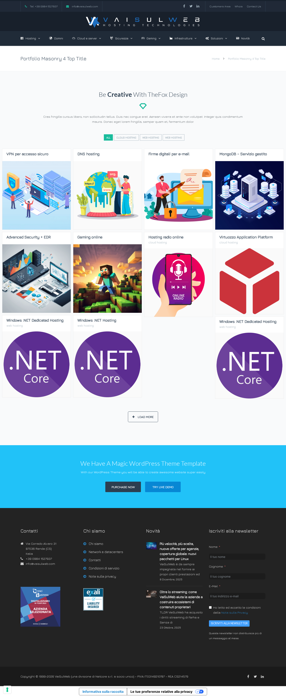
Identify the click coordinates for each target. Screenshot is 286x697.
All (108, 137)
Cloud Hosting (126, 137)
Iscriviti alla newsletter (229, 623)
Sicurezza (121, 38)
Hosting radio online (178, 316)
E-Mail (213, 586)
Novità (245, 38)
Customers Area (220, 6)
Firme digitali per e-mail (178, 229)
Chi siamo (96, 544)
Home (216, 58)
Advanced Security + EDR (36, 312)
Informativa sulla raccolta (103, 691)
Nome (213, 546)
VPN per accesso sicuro (36, 229)
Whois (239, 6)
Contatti (95, 560)
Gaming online (107, 312)
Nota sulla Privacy (234, 612)
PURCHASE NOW (123, 487)
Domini (58, 38)
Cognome (216, 566)
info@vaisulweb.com (85, 6)
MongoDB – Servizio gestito (249, 229)
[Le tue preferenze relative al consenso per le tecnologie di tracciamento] (7, 690)
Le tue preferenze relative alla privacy (161, 691)
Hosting (31, 38)
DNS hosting (107, 229)
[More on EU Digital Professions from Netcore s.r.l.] (93, 609)
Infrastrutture (183, 38)
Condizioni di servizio (104, 568)
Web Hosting (150, 137)
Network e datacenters (106, 552)
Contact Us (254, 6)
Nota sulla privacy (102, 576)
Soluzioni (217, 38)
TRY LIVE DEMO (163, 487)
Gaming (151, 38)
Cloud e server (87, 38)
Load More (146, 417)
